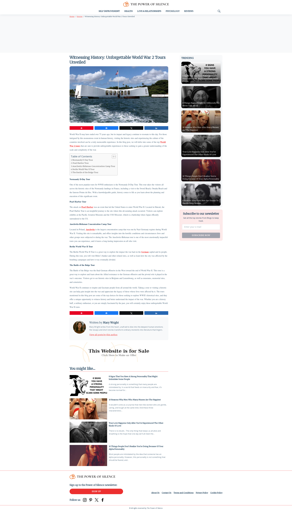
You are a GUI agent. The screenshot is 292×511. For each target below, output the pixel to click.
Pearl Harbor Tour (81, 163)
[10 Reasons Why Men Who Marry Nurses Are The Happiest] (88, 408)
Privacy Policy (202, 493)
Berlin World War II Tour (84, 169)
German (145, 251)
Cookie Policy (216, 493)
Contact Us (166, 493)
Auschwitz (90, 229)
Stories (79, 16)
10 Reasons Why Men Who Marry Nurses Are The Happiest (135, 400)
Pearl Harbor (87, 207)
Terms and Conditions (184, 493)
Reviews (188, 11)
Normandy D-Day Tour (82, 160)
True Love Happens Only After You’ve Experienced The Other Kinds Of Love (136, 424)
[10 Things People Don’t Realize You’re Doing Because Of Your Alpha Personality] (88, 455)
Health (128, 11)
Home (72, 16)
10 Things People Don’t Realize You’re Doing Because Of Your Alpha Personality (136, 447)
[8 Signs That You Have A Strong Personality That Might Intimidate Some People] (88, 385)
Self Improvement (109, 11)
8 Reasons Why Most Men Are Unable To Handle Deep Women (200, 201)
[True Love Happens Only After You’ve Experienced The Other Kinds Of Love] (88, 432)
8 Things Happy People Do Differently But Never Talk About (201, 104)
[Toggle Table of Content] (112, 156)
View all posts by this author (103, 334)
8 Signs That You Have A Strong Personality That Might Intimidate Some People (133, 377)
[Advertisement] (146, 36)
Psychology (173, 11)
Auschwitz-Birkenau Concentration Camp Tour (93, 166)
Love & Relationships (149, 11)
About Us (155, 493)
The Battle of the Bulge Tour (85, 172)
